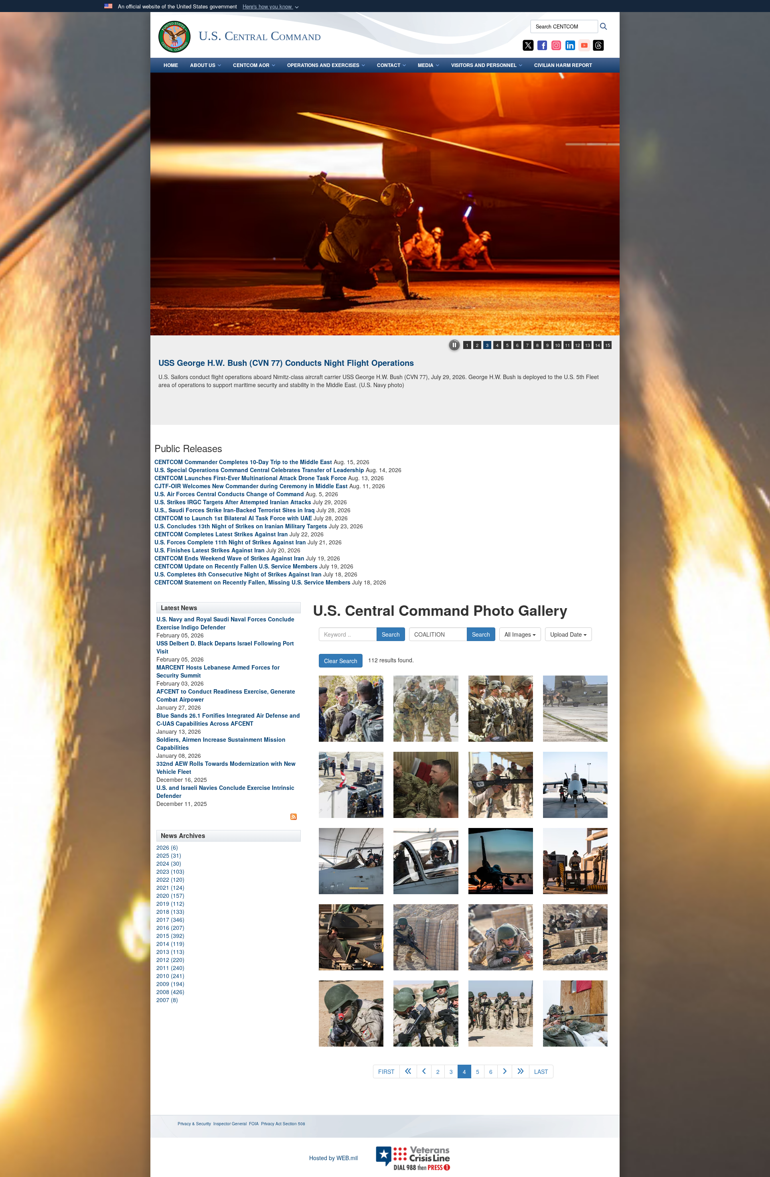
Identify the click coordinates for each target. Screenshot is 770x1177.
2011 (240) (170, 968)
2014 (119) (170, 944)
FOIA (254, 1123)
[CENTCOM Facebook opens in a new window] (542, 45)
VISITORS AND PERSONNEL (484, 65)
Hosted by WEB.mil (333, 1158)
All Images (519, 634)
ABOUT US (202, 65)
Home (171, 65)
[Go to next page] (504, 1071)
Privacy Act (271, 1123)
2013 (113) (170, 952)
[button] (271, 6)
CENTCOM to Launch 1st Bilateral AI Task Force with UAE (233, 518)
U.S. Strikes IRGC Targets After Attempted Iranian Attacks (232, 502)
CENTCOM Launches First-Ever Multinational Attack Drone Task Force (250, 478)
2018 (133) (170, 911)
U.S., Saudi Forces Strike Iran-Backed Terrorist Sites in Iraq (234, 510)
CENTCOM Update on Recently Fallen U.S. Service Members (236, 566)
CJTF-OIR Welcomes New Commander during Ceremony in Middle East (251, 486)
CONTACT (388, 65)
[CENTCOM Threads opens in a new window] (598, 45)
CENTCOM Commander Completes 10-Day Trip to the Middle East (243, 462)
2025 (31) (168, 855)
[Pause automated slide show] (454, 345)
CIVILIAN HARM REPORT (563, 65)
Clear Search (340, 661)
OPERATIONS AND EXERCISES (323, 65)
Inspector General (230, 1123)
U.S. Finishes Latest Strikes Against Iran (209, 550)
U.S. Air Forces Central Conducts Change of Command (229, 494)
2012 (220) (170, 960)
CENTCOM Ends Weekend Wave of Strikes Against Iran (229, 558)
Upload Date (567, 634)
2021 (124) (170, 887)
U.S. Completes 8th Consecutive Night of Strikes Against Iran (238, 574)
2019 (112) (170, 903)
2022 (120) (170, 879)
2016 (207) (170, 927)
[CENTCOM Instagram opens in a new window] (556, 45)
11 (567, 345)
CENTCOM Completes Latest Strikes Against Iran (221, 534)
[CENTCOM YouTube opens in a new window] (584, 45)
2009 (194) (170, 984)
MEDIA (426, 65)
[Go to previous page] (424, 1071)
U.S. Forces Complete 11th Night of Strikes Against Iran (230, 542)
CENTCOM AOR (251, 65)
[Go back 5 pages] (408, 1071)
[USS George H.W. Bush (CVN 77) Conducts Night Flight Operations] (385, 204)
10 (557, 345)
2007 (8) (167, 1000)
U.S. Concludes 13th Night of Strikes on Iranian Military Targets (240, 526)
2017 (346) (170, 919)
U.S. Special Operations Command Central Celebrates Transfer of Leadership (259, 470)
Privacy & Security (194, 1123)
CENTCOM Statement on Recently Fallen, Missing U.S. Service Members (252, 582)
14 (597, 345)
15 (607, 345)
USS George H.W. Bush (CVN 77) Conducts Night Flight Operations (286, 362)
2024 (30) (168, 863)
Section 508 (294, 1123)
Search (391, 634)
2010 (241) (170, 976)
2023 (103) (170, 871)
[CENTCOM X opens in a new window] (528, 45)
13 (587, 345)
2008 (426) (170, 992)
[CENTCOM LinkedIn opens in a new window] (570, 45)
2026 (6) (167, 847)
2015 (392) (170, 935)
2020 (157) (170, 895)
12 (577, 345)
